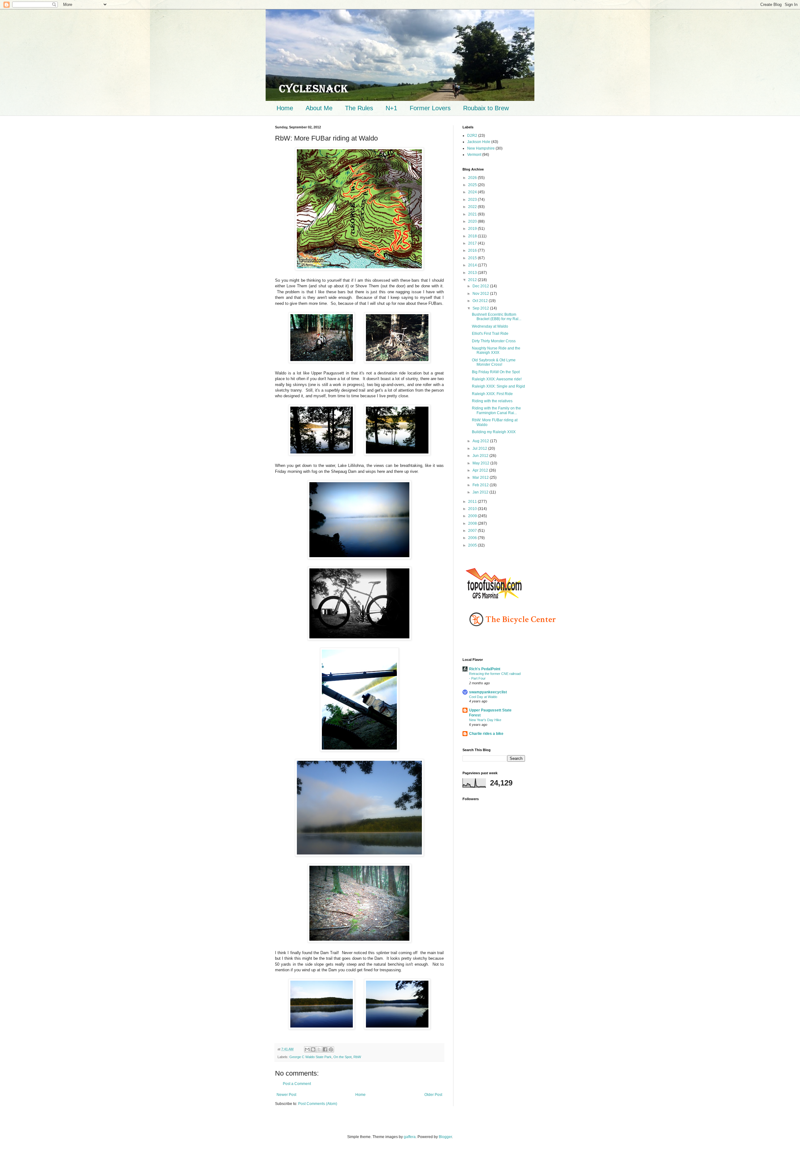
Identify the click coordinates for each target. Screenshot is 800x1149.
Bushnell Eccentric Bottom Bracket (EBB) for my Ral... (496, 316)
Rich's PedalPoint (484, 669)
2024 (473, 192)
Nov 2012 (481, 293)
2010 (473, 509)
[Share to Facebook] (325, 1049)
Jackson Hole (478, 142)
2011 (473, 501)
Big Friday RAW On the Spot (496, 372)
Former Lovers (430, 108)
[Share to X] (319, 1049)
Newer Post (286, 1094)
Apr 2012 (480, 470)
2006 (473, 538)
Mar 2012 (481, 477)
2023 (473, 199)
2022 (473, 207)
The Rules (359, 108)
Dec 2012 (481, 286)
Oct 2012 (480, 301)
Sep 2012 (481, 308)
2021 (473, 214)
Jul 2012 (480, 448)
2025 (473, 185)
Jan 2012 (480, 492)
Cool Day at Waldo (483, 697)
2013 (473, 272)
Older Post (433, 1094)
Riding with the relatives (492, 401)
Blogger (445, 1137)
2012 (473, 280)
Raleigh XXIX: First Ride (492, 394)
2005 (473, 545)
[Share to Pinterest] (331, 1049)
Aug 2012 (481, 441)
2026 (473, 178)
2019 (473, 228)
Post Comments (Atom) (317, 1104)
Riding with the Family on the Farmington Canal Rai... (496, 410)
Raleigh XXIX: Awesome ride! (497, 379)
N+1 (391, 108)
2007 (473, 530)
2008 (473, 523)
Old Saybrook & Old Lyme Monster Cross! (494, 362)
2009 (473, 516)
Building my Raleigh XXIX (494, 432)
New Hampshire (481, 148)
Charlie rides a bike (486, 733)
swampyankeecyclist (488, 692)
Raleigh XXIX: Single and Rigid (498, 386)
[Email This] (307, 1049)
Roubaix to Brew (486, 108)
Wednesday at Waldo (490, 326)
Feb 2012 (481, 485)
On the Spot (342, 1057)
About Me (319, 108)
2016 (473, 250)
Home (285, 108)
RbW (357, 1057)
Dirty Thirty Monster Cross (494, 341)
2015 (473, 258)
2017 (473, 243)
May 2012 (481, 463)
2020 (473, 221)
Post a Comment (297, 1084)
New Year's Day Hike (485, 720)
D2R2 (472, 135)
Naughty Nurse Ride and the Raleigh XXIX (496, 350)
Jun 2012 (480, 455)
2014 (473, 265)
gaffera (410, 1137)
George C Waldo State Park (310, 1057)
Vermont (474, 154)
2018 (473, 236)
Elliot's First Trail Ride (490, 333)
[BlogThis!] (313, 1049)
